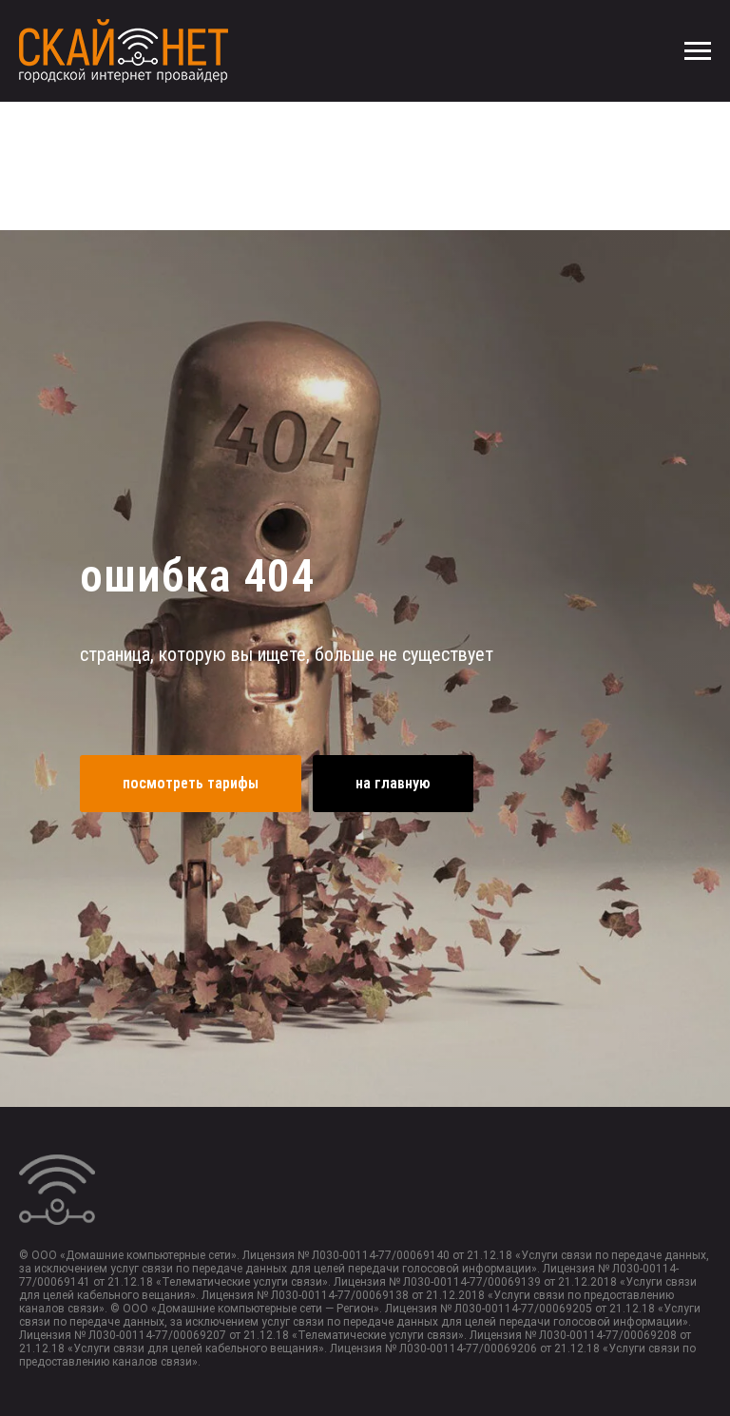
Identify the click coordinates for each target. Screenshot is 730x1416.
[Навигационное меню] (697, 51)
